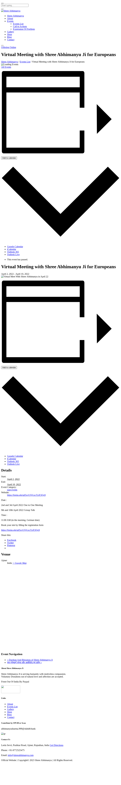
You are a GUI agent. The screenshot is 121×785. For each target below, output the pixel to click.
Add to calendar (9, 158)
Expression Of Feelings (24, 29)
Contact (10, 39)
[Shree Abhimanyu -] (10, 11)
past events (12, 490)
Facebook (11, 540)
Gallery (10, 31)
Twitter (10, 542)
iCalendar (11, 249)
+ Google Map (20, 563)
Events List (18, 24)
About (10, 18)
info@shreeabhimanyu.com (20, 755)
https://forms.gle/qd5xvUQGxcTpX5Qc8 (26, 495)
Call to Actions (20, 26)
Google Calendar (15, 246)
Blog (9, 37)
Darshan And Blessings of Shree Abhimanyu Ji (30, 660)
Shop (9, 34)
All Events (6, 67)
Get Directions (56, 745)
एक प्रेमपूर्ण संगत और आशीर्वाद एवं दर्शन (24, 662)
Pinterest (11, 545)
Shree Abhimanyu (15, 16)
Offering (8, 47)
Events (10, 21)
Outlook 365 (13, 252)
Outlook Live (13, 254)
